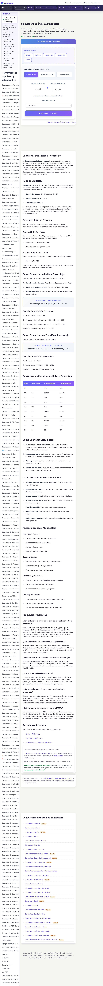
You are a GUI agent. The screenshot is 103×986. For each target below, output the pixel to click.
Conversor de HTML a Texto (10, 667)
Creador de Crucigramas (10, 511)
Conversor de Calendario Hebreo (10, 592)
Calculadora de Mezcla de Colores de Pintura (10, 706)
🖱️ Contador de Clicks (10, 209)
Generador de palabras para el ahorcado (10, 855)
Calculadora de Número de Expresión (10, 692)
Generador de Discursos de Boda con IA (10, 887)
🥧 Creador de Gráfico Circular (10, 756)
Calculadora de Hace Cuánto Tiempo (10, 486)
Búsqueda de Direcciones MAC (10, 167)
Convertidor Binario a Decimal (35, 841)
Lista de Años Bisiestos (10, 355)
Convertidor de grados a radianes (37, 875)
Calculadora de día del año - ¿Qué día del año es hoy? (10, 88)
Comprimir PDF (7, 965)
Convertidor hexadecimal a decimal (37, 892)
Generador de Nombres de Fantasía (10, 816)
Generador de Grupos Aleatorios (10, 717)
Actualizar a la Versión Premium (70, 8)
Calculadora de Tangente (10, 677)
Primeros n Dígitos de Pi (10, 294)
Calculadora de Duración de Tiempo (10, 170)
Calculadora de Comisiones (8, 59)
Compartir (88, 8)
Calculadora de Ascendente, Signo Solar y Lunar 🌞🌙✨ (10, 85)
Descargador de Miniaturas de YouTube (10, 159)
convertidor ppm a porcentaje (10, 206)
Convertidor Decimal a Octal (35, 862)
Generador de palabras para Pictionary (10, 858)
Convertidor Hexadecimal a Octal (37, 897)
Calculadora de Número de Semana (10, 234)
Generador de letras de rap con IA (10, 919)
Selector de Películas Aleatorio (10, 113)
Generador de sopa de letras (10, 163)
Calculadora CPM (8, 390)
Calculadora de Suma (9, 142)
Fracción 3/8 (49, 55)
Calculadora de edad (9, 638)
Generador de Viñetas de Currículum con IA (10, 912)
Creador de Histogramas (10, 709)
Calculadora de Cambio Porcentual (10, 500)
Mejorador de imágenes (10, 642)
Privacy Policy (59, 955)
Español (64, 958)
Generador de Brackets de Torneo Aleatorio (10, 738)
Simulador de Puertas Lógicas (10, 340)
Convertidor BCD (8, 319)
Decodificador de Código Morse (10, 401)
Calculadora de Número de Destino (10, 372)
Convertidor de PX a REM (10, 979)
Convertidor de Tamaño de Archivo (10, 316)
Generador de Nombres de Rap (10, 809)
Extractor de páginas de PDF (10, 933)
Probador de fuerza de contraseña (10, 646)
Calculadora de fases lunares (10, 621)
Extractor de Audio (8, 415)
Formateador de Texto (9, 333)
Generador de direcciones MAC (10, 582)
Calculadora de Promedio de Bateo (10, 365)
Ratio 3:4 (28, 55)
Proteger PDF (6, 940)
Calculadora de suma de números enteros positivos (10, 745)
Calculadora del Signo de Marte (10, 418)
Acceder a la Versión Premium (47, 958)
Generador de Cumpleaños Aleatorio (10, 397)
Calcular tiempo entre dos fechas (10, 468)
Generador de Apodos (9, 805)
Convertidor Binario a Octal (34, 849)
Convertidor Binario (32, 836)
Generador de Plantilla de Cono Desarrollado (10, 607)
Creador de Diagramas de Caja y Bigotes (10, 539)
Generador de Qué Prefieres (10, 873)
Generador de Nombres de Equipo (10, 802)
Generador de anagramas (10, 660)
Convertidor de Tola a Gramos (10, 983)
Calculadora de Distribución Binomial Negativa (10, 344)
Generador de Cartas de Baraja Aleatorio (10, 237)
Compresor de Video (9, 596)
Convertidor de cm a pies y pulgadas (10, 106)
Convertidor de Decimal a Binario (37, 854)
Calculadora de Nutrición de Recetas (10, 770)
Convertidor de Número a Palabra (10, 376)
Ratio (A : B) (31, 75)
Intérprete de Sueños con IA (10, 880)
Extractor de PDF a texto (10, 929)
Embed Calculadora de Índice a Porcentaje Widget (61, 122)
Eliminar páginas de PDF (10, 951)
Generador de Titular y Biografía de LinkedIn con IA (10, 908)
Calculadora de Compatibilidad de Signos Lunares (10, 514)
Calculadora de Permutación (10, 394)
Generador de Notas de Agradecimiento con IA (10, 883)
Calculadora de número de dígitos (10, 578)
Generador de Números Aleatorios (10, 720)
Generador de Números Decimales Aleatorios (10, 347)
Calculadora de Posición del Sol (10, 362)
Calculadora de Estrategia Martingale (10, 766)
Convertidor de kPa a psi (10, 117)
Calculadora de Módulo (10, 326)
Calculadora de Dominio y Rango (10, 741)
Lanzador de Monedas (10, 323)
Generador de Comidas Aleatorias (10, 603)
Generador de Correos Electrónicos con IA (10, 763)
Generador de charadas (10, 862)
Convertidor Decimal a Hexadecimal (38, 858)
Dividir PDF (6, 968)
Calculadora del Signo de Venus (10, 124)
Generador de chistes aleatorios (10, 844)
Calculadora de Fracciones (8, 40)
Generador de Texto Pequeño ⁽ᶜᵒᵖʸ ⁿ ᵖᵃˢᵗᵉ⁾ (10, 532)
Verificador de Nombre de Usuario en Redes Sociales (10, 351)
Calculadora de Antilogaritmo (10, 447)
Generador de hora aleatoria (10, 543)
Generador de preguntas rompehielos (10, 866)
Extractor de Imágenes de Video (10, 152)
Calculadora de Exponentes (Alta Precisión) (10, 699)
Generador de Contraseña (10, 216)
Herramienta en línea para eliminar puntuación (10, 440)
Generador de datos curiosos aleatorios (10, 848)
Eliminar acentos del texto (10, 99)
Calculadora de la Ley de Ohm (10, 702)
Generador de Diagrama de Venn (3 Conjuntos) (10, 567)
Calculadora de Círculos (10, 536)
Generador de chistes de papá (10, 841)
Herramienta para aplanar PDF (10, 922)
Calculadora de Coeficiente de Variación (10, 280)
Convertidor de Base (32, 824)
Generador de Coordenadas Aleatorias (10, 777)
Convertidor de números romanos (37, 935)
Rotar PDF (5, 954)
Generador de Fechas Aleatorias (10, 475)
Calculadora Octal (31, 901)
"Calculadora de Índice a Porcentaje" (37, 753)
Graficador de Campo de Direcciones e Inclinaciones (10, 489)
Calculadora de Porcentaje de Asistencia (10, 635)
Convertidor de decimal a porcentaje (38, 867)
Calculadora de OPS (9, 656)
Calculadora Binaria (32, 832)
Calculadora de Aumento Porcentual (10, 525)
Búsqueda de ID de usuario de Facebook (10, 127)
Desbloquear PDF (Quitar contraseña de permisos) (10, 926)
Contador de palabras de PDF (10, 937)
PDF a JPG (5, 961)
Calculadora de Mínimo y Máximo (10, 560)
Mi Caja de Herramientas (46, 8)
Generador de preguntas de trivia (10, 851)
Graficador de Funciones (10, 727)
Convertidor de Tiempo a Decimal (10, 291)
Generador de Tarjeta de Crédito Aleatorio (10, 791)
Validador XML (7, 479)
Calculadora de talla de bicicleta (10, 674)
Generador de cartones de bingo (10, 266)
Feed (25, 955)
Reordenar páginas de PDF (10, 947)
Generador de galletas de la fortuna (10, 819)
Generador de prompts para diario (10, 827)
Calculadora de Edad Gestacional (10, 230)
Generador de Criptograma (10, 695)
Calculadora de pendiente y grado (10, 298)
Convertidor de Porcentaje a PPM (10, 241)
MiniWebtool (58, 756)
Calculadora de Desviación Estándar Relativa (10, 145)
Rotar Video (6, 426)
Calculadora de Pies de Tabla (10, 734)
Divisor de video (7, 408)
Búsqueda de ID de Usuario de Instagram (10, 138)
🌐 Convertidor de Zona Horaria (10, 450)
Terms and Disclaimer (45, 955)
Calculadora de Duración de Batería (10, 493)
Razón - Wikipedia (32, 734)
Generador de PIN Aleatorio (10, 422)
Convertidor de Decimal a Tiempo (10, 213)
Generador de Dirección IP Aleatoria (10, 628)
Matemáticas (6, 8)
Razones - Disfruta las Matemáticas (38, 742)
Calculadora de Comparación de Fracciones (9, 46)
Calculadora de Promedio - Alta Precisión (10, 188)
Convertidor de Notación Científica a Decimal (41, 940)
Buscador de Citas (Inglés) (10, 688)
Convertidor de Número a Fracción (10, 773)
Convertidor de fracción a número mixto (10, 330)
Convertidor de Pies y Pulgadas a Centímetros (10, 110)
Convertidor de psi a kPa (10, 227)
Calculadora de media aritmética (10, 553)
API (35, 955)
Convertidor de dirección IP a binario (10, 518)
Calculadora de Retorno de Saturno (10, 589)
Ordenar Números (8, 269)
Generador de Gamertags (10, 798)
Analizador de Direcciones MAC (10, 649)
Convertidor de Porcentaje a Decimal (38, 922)
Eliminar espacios (8, 198)
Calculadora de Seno (9, 653)
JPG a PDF (5, 958)
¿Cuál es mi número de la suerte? (10, 255)
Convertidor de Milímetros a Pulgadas (10, 433)
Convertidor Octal (31, 905)
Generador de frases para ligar (10, 837)
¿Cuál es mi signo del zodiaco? (10, 273)
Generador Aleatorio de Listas (10, 202)
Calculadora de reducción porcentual (10, 436)
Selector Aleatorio (8, 245)
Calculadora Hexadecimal (34, 879)
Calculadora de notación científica (10, 284)
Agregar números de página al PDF (10, 944)
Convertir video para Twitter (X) (10, 795)
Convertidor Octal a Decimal (35, 914)
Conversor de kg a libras (10, 681)
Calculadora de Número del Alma (10, 358)
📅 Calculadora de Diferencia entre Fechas (10, 120)
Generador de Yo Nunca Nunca (10, 869)
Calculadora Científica (9, 482)
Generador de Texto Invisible (10, 610)
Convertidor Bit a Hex (32, 845)
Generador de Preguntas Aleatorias (10, 876)
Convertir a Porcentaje (48, 113)
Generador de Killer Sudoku (10, 731)
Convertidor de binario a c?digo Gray (10, 528)
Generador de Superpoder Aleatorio (10, 262)
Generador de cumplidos (10, 834)
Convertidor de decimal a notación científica (41, 871)
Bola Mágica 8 (7, 184)
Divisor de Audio (7, 248)
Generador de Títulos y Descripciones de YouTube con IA (10, 901)
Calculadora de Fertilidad (10, 571)
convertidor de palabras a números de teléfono (10, 748)
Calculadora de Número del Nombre (10, 181)
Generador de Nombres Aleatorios (10, 312)
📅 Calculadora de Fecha (10, 96)
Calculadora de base (32, 828)
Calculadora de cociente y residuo (10, 259)
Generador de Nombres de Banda (10, 812)
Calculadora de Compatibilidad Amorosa (10, 103)
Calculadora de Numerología (10, 156)
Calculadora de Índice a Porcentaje (37, 931)
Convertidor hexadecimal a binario (37, 888)
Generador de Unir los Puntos (10, 585)
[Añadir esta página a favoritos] (98, 7)
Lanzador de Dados (8, 457)
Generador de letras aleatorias (10, 557)
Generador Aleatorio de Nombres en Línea (10, 713)
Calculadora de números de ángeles (10, 624)
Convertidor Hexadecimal (34, 884)
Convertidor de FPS (9, 301)
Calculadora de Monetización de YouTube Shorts (10, 504)
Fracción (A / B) (47, 75)
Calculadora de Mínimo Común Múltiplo (10, 521)
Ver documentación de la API (34, 770)
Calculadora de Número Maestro (10, 223)
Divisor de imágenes (9, 252)
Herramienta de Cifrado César (10, 631)
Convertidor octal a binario (34, 910)
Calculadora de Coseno (10, 724)
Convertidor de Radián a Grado (36, 927)
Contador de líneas (8, 308)
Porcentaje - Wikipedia (34, 738)
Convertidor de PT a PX (10, 976)
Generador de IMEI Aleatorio (10, 92)
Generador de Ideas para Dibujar (10, 823)
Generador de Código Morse (10, 195)
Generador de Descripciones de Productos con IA (10, 894)
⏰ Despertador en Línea (10, 759)
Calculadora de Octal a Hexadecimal (38, 918)
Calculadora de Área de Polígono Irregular (10, 337)
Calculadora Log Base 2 (10, 614)
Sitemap (69, 953)
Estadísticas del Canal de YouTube (10, 277)
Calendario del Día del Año (10, 135)
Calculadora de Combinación (10, 177)
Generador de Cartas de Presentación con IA (10, 915)
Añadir (30, 8)
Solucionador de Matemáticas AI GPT (58, 778)
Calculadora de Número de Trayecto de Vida (10, 305)
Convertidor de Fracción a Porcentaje (10, 564)
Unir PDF (5, 972)
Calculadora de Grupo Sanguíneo (10, 429)
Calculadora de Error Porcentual (10, 411)
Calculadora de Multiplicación (10, 507)
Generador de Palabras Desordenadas (10, 220)
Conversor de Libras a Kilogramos (10, 663)
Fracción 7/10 (61, 55)
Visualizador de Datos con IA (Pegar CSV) (8, 65)
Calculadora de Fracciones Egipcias (8, 53)
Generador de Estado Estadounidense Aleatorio (10, 461)
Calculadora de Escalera (10, 780)
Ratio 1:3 (38, 55)
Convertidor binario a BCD (10, 784)
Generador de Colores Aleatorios (10, 497)
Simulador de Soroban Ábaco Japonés (10, 369)
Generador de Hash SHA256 (10, 550)
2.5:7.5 (28, 60)
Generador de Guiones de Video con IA (10, 897)
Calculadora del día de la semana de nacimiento (10, 546)
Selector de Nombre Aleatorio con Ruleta (10, 131)
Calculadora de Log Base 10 (10, 404)
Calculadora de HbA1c (9, 149)
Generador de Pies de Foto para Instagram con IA (10, 905)
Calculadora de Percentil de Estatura (10, 287)
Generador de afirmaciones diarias (10, 830)
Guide (30, 955)
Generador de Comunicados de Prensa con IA (10, 890)
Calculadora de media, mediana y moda (10, 379)
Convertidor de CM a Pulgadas (10, 670)
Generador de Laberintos (10, 685)
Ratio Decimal (64, 75)
